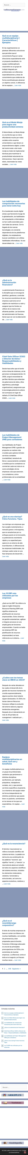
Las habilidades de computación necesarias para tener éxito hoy (13, 203)
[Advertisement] (14, 22)
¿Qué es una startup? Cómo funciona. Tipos (12, 518)
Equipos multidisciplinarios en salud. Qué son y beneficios (12, 760)
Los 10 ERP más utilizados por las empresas (10, 595)
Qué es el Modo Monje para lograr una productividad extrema (12, 124)
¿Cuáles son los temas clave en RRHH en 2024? (13, 679)
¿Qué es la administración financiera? (9, 282)
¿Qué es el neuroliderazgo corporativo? (9, 923)
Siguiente (16, 969)
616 (9, 969)
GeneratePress (15, 1152)
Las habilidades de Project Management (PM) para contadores (12, 437)
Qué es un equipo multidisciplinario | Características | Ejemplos (10, 39)
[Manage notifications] (25, 1152)
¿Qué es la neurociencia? (13, 843)
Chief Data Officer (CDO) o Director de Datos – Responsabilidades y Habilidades (13, 359)
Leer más (18, 85)
